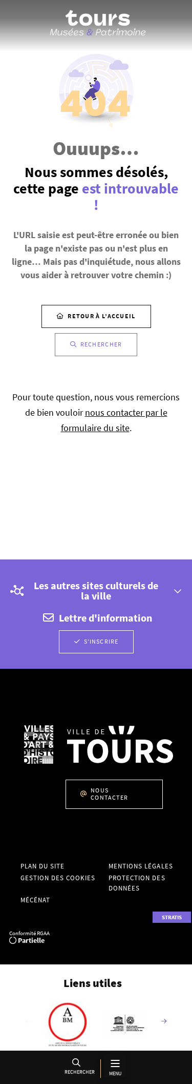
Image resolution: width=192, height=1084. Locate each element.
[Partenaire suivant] (164, 1022)
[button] (78, 1068)
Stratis (172, 917)
